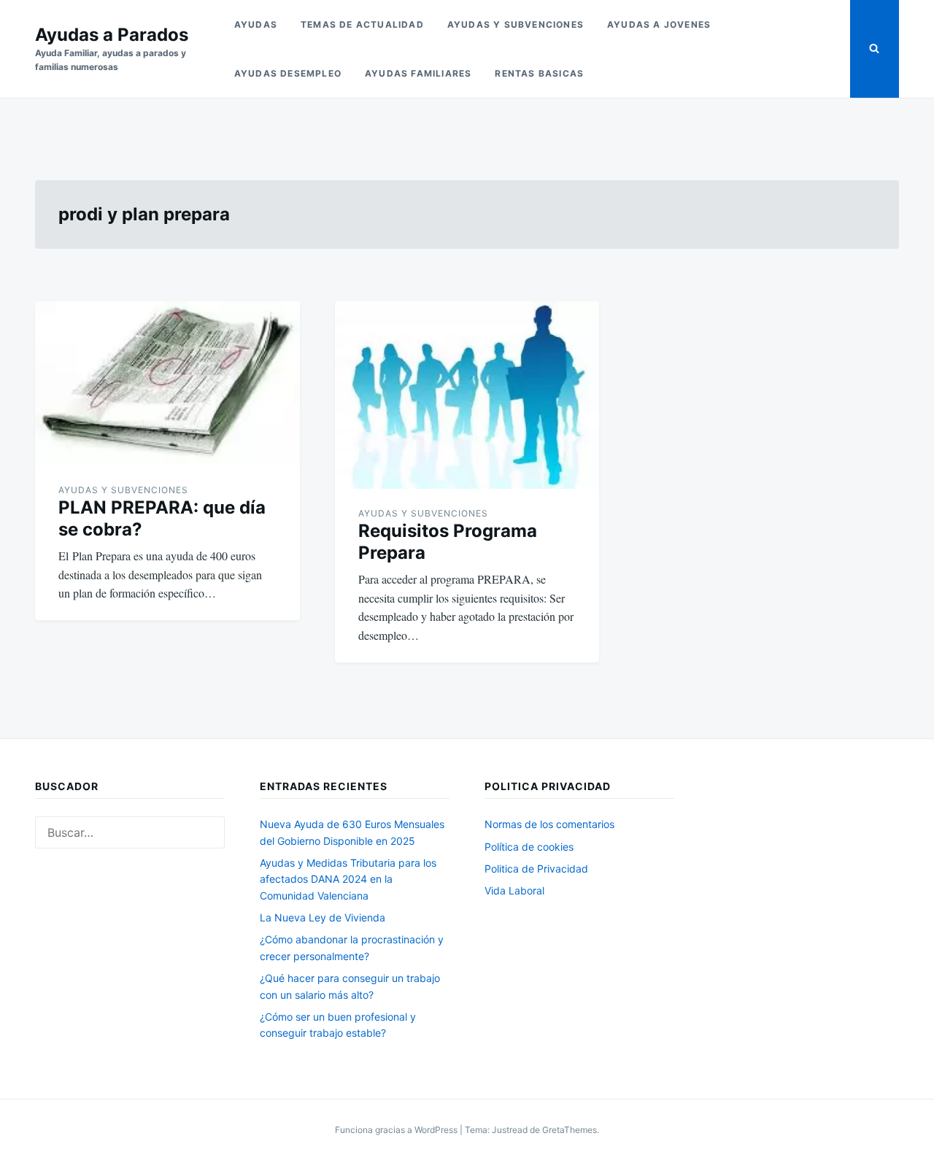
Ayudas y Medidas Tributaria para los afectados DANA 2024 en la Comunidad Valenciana (348, 879)
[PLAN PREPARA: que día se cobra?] (167, 383)
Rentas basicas (539, 73)
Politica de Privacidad (536, 868)
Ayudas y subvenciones (515, 24)
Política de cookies (529, 846)
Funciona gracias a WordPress (397, 1129)
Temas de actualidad (362, 24)
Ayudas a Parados (111, 34)
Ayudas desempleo (287, 73)
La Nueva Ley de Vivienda (322, 917)
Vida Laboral (514, 890)
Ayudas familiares (418, 73)
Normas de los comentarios (549, 824)
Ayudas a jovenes (659, 24)
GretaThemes (569, 1129)
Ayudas (255, 24)
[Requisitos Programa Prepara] (467, 395)
